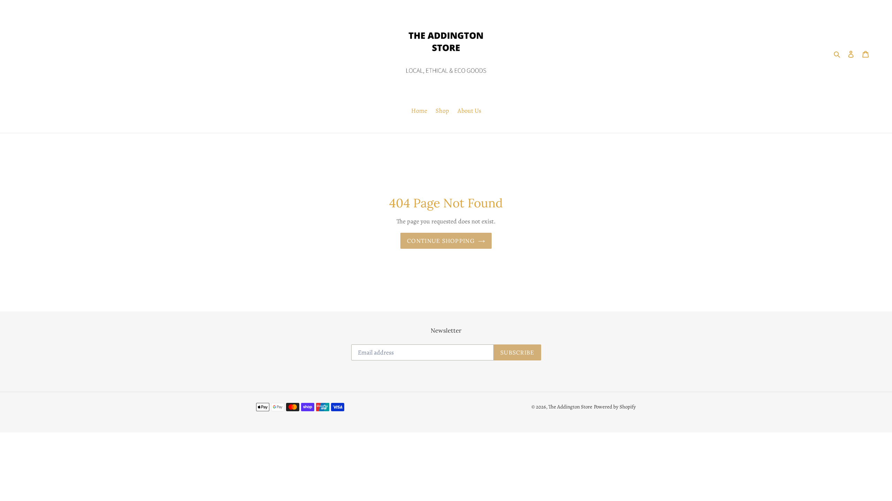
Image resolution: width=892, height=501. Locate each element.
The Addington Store (570, 406)
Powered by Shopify (615, 406)
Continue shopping (441, 240)
